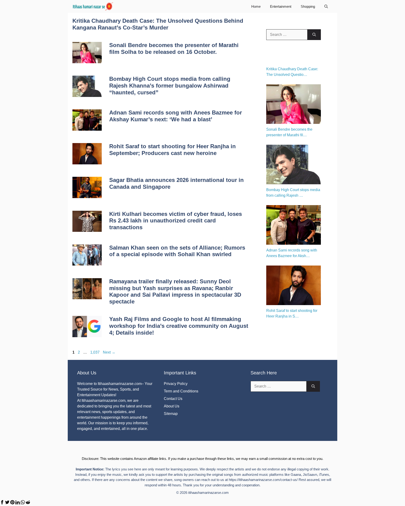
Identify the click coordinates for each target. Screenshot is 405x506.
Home (256, 6)
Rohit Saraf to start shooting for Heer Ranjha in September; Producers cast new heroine (172, 149)
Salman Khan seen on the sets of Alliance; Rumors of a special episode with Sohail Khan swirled (177, 251)
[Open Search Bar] (326, 6)
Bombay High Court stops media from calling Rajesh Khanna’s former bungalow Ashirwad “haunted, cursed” (169, 86)
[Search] (314, 34)
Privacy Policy (176, 384)
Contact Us (173, 399)
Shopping (308, 6)
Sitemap (171, 414)
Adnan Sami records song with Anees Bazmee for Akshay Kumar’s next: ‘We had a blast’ (175, 115)
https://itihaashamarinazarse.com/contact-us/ (263, 480)
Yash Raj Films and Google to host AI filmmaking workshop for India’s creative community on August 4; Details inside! (178, 326)
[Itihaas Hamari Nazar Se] (93, 6)
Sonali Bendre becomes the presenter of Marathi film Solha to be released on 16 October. (174, 48)
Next (109, 352)
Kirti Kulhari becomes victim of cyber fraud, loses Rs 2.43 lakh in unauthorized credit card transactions (175, 221)
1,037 (95, 352)
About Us (171, 406)
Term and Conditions (181, 391)
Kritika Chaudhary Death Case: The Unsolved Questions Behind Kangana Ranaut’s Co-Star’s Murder (157, 24)
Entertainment (280, 6)
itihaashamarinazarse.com (208, 493)
